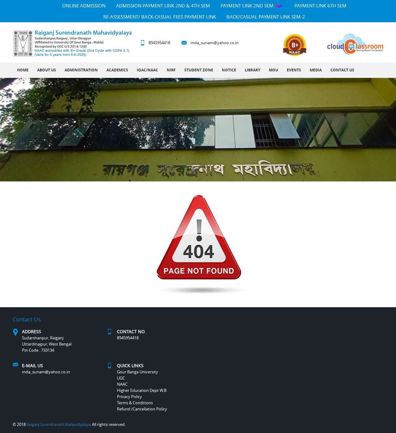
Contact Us (342, 70)
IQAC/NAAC (147, 70)
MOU (273, 70)
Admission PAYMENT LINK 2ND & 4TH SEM (163, 5)
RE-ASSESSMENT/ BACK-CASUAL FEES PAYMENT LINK (159, 17)
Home (22, 70)
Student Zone (198, 70)
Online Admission (83, 5)
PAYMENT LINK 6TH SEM (320, 5)
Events (294, 70)
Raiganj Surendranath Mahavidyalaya (59, 424)
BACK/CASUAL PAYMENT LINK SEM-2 (265, 17)
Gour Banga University (137, 372)
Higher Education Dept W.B (141, 390)
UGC (121, 378)
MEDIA (316, 70)
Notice (229, 70)
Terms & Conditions (135, 402)
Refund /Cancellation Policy (142, 409)
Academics (117, 70)
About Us (46, 70)
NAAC (122, 384)
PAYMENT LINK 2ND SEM (248, 5)
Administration (81, 70)
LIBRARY (252, 70)
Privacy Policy (129, 396)
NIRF (171, 70)
